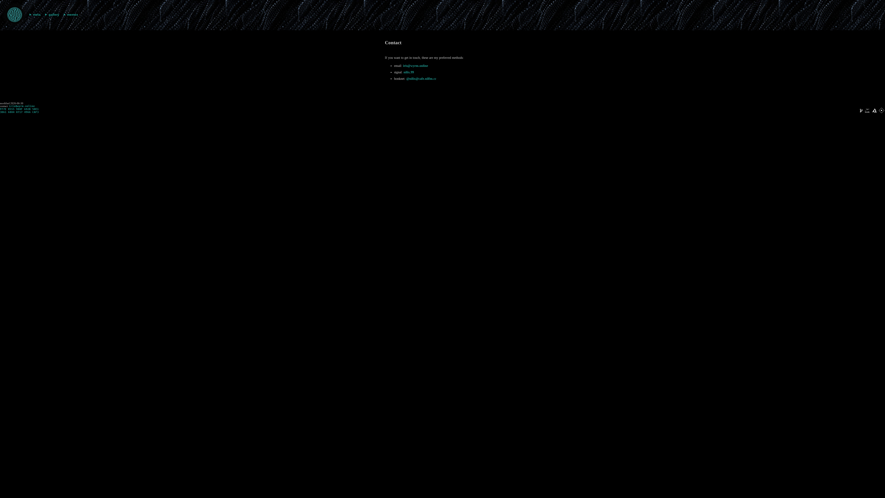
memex (72, 14)
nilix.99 (409, 72)
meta (37, 14)
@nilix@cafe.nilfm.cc (421, 78)
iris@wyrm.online (415, 66)
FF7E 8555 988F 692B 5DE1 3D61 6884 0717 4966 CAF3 (19, 111)
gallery (54, 14)
